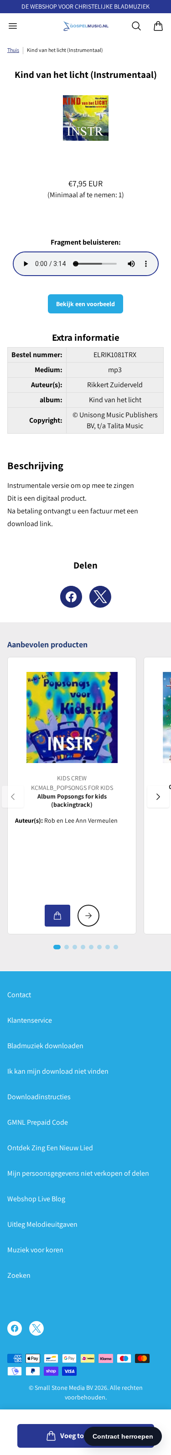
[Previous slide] (13, 797)
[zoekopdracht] (136, 26)
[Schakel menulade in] (13, 26)
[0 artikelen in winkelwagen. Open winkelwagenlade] (158, 26)
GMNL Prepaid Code (37, 1122)
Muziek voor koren (35, 1250)
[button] (57, 947)
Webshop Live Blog (36, 1199)
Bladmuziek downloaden (45, 1045)
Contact (19, 994)
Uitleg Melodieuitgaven (42, 1224)
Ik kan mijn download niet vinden (58, 1071)
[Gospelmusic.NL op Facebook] (14, 1328)
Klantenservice (29, 1020)
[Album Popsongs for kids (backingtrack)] (72, 717)
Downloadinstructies (39, 1096)
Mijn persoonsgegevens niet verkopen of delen (78, 1173)
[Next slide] (158, 797)
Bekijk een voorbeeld (85, 304)
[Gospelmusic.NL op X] (36, 1328)
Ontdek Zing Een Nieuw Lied (50, 1148)
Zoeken (19, 1275)
